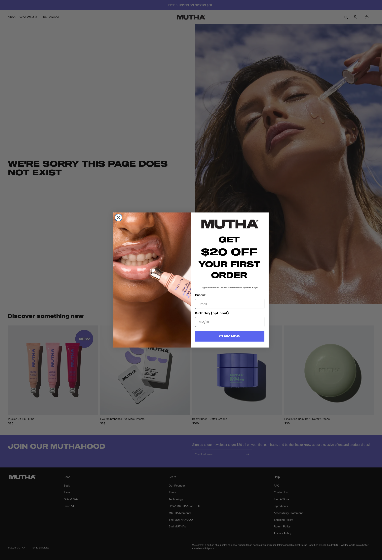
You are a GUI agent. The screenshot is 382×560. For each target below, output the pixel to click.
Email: (200, 295)
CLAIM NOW (230, 336)
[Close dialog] (118, 217)
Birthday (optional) (212, 313)
